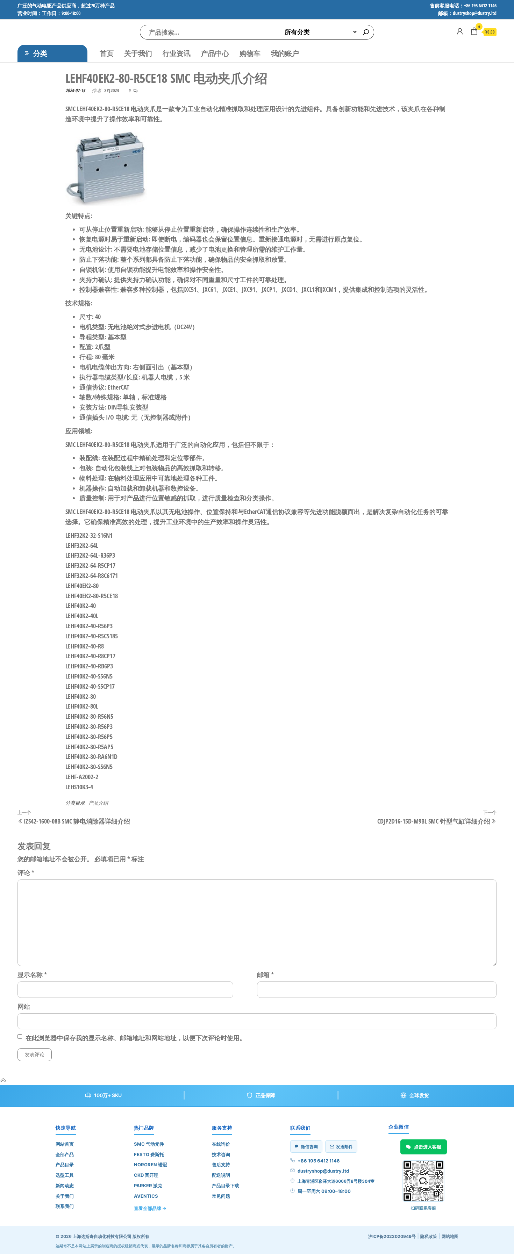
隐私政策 (428, 1236)
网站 (23, 1006)
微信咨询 (309, 1146)
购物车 (250, 53)
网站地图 (450, 1236)
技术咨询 (221, 1154)
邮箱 (265, 974)
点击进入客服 (427, 1147)
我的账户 (285, 53)
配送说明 (221, 1175)
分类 (40, 53)
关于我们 (138, 53)
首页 (107, 53)
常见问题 (221, 1196)
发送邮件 (344, 1146)
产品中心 (215, 53)
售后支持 (221, 1164)
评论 (25, 872)
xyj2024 (111, 90)
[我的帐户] (459, 31)
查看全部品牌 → (150, 1208)
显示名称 (32, 974)
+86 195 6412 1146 (319, 1161)
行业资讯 (177, 53)
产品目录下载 (225, 1185)
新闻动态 (65, 1185)
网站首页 (65, 1144)
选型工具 (65, 1175)
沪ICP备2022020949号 (392, 1236)
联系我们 (65, 1206)
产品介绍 (98, 802)
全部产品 (65, 1154)
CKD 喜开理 (146, 1175)
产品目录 (65, 1164)
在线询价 (221, 1144)
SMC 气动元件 (149, 1144)
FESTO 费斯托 (149, 1154)
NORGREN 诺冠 (150, 1164)
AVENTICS (146, 1196)
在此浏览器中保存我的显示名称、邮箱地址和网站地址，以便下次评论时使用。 (136, 1038)
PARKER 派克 (148, 1185)
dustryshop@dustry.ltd (323, 1171)
